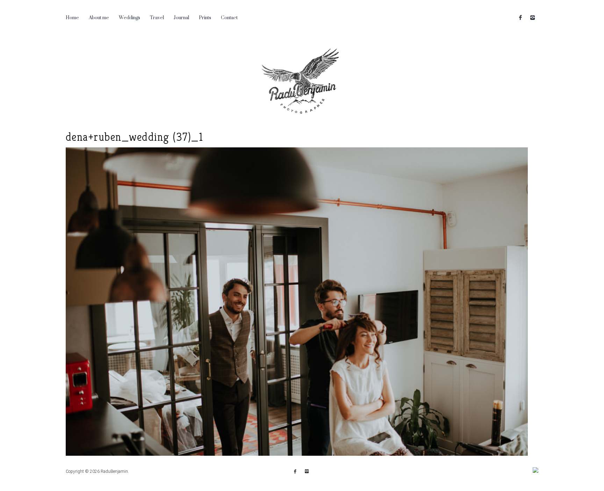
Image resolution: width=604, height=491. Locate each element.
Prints (205, 17)
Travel (157, 17)
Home (72, 17)
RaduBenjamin (114, 471)
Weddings (129, 17)
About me (99, 17)
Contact (229, 17)
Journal (181, 17)
